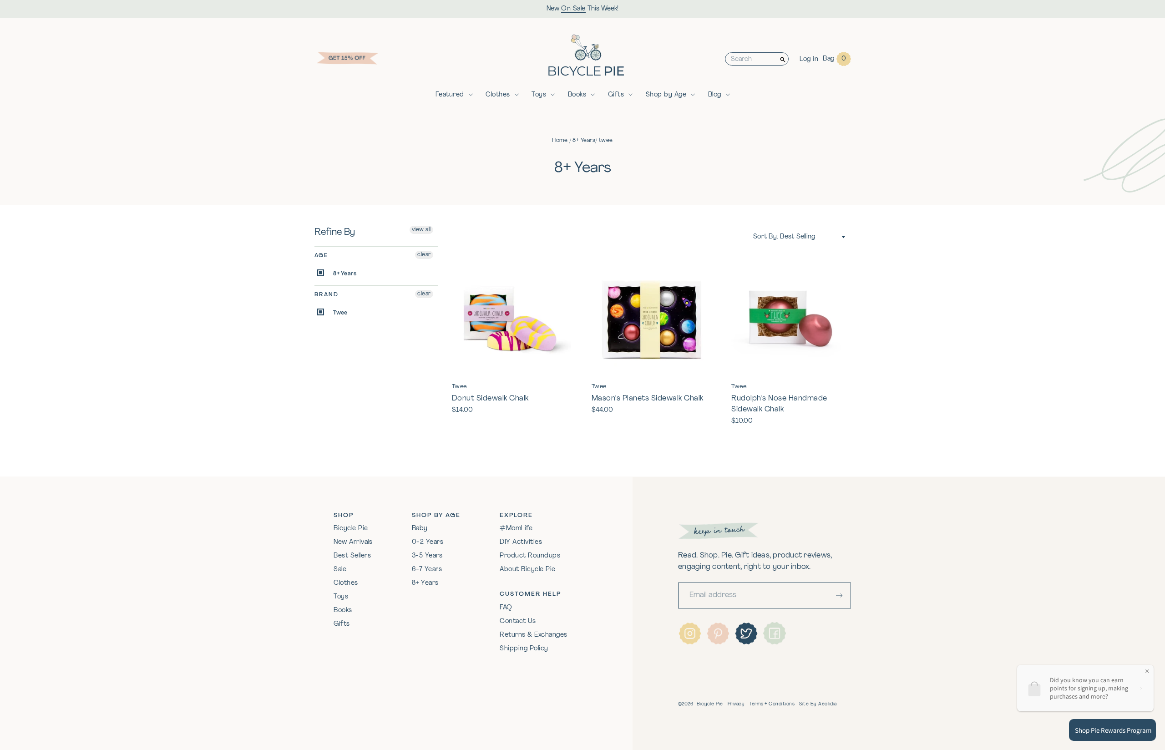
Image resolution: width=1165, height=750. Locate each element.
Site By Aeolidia (817, 704)
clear (424, 255)
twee (606, 140)
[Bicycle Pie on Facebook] (774, 633)
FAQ (506, 607)
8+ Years (583, 140)
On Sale (573, 8)
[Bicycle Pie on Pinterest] (718, 633)
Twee (339, 313)
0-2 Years (428, 542)
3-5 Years (427, 555)
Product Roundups (530, 555)
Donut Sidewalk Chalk (490, 398)
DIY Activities (521, 542)
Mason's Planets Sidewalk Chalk (648, 398)
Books (577, 94)
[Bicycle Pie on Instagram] (690, 633)
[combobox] (751, 59)
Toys (539, 94)
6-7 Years (427, 569)
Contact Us (518, 621)
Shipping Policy (524, 648)
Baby (420, 528)
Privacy (736, 704)
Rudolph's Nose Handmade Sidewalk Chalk (779, 404)
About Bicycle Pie (528, 569)
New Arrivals (353, 542)
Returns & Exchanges (533, 635)
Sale (340, 569)
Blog (714, 94)
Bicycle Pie (351, 528)
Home (559, 140)
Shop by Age (666, 94)
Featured (450, 94)
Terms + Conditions (772, 704)
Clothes (498, 94)
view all (421, 230)
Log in (809, 59)
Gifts (616, 94)
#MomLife (516, 528)
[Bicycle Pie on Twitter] (746, 633)
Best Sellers (352, 555)
